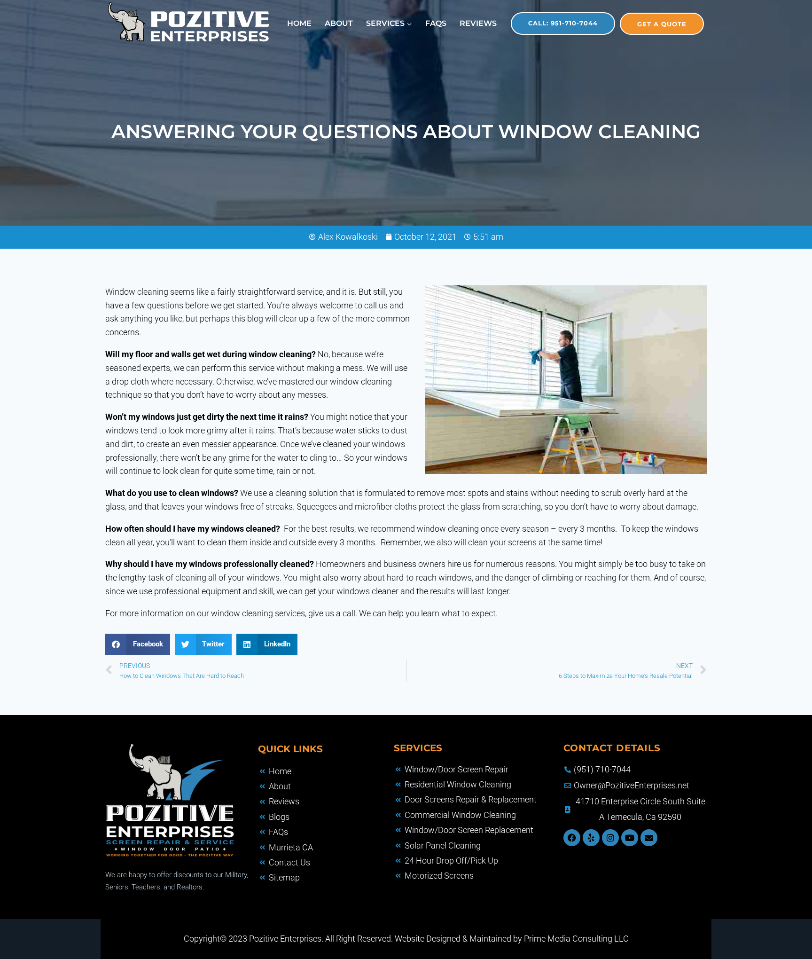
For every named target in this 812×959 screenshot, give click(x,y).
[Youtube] (629, 837)
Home (299, 23)
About (339, 23)
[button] (137, 644)
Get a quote (662, 24)
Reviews (478, 23)
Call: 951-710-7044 (563, 23)
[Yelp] (591, 837)
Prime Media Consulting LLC (576, 938)
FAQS (435, 23)
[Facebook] (571, 837)
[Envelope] (648, 837)
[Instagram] (610, 837)
